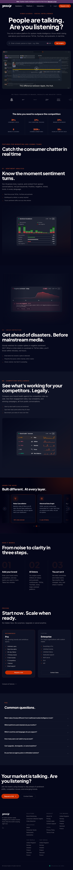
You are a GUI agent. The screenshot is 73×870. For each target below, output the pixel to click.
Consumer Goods (31, 830)
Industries (40, 6)
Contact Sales (54, 672)
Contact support (51, 823)
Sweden (62, 821)
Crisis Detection (31, 821)
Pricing (48, 818)
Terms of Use (50, 832)
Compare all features (8, 684)
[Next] (68, 508)
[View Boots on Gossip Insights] (44, 99)
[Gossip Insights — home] (6, 6)
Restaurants (29, 832)
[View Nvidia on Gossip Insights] (68, 99)
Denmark (62, 826)
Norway (62, 818)
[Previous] (4, 508)
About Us (49, 816)
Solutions (18, 6)
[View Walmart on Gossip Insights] (33, 99)
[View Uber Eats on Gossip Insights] (56, 99)
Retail (28, 827)
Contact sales (50, 821)
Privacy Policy (50, 830)
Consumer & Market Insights (34, 818)
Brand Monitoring (31, 816)
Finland (62, 823)
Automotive (29, 835)
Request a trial (52, 1)
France (62, 828)
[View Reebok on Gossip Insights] (21, 99)
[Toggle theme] (50, 6)
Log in (55, 6)
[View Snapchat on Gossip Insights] (9, 99)
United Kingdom (64, 816)
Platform (29, 6)
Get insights (60, 43)
